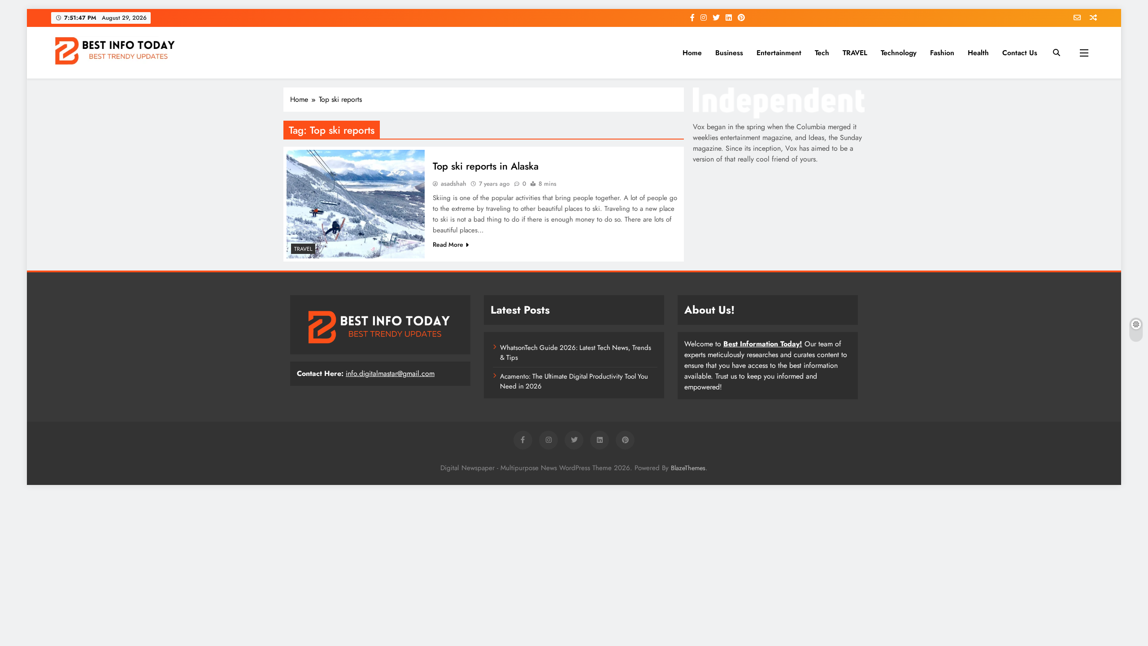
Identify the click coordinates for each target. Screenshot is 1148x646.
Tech (822, 53)
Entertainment (779, 53)
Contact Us (1019, 53)
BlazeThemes (688, 467)
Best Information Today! (762, 344)
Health (978, 53)
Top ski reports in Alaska (486, 166)
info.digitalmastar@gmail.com (390, 373)
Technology (899, 53)
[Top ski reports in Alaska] (356, 204)
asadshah (453, 183)
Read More (448, 244)
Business (729, 53)
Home (692, 53)
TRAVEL (855, 53)
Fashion (942, 53)
